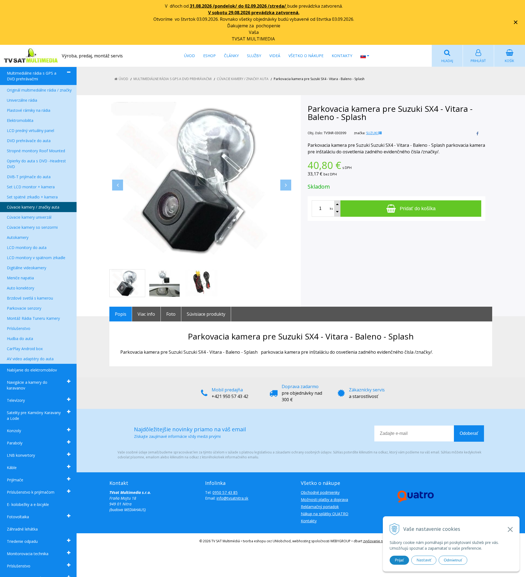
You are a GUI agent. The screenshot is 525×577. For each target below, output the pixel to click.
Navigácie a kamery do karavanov (27, 385)
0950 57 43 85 (225, 492)
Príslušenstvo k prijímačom (30, 492)
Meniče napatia (20, 277)
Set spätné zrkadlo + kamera (32, 197)
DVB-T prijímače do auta (29, 176)
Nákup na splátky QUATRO (324, 513)
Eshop (209, 55)
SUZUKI (372, 133)
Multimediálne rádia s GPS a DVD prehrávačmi (31, 76)
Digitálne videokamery (26, 267)
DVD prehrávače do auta (29, 140)
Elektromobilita (20, 120)
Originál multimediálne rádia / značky (39, 90)
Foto (171, 314)
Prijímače (15, 479)
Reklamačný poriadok (320, 506)
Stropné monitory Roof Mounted (36, 150)
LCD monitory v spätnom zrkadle (36, 257)
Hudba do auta (20, 338)
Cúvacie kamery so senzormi (32, 227)
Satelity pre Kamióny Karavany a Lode (34, 415)
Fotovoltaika (18, 516)
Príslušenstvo (18, 328)
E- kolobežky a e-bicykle (28, 504)
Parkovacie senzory (24, 308)
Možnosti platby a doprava (324, 499)
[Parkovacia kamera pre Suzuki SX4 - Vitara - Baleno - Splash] (201, 179)
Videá (274, 55)
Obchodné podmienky (320, 492)
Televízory (16, 400)
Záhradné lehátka (22, 529)
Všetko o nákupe (305, 55)
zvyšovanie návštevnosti (381, 541)
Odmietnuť (453, 560)
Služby (254, 55)
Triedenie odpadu (22, 541)
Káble (12, 467)
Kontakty (342, 55)
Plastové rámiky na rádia (28, 110)
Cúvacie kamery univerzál (29, 217)
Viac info (146, 314)
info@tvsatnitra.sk (232, 498)
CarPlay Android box (25, 348)
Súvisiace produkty (206, 314)
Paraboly (14, 443)
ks (331, 208)
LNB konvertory (21, 455)
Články (231, 55)
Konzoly (14, 430)
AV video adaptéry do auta (30, 358)
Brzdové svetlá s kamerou (30, 298)
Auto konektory (20, 288)
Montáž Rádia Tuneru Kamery (33, 318)
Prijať (399, 560)
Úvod (189, 55)
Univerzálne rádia (22, 100)
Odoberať (469, 433)
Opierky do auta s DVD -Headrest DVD (36, 163)
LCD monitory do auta (26, 247)
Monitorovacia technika (27, 553)
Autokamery (17, 237)
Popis (120, 314)
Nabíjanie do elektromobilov (32, 370)
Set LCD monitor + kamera (31, 186)
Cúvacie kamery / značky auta (33, 207)
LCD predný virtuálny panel (30, 130)
